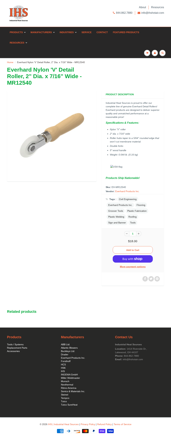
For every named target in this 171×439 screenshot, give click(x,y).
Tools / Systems (15, 344)
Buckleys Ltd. (68, 351)
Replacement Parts (17, 347)
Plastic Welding (116, 216)
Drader (64, 354)
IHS (63, 371)
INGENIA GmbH (69, 374)
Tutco (64, 401)
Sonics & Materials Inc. (73, 391)
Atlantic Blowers (69, 347)
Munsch (65, 381)
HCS (63, 364)
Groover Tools (115, 211)
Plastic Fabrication (137, 211)
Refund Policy (104, 424)
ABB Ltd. (65, 344)
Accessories (13, 351)
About (142, 7)
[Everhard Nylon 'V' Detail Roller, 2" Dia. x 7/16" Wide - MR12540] (52, 135)
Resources (157, 7)
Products (16, 32)
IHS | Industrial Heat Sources (63, 424)
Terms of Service (122, 424)
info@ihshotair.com (152, 12)
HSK (63, 368)
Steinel (64, 394)
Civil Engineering (128, 199)
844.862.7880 (124, 12)
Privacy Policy (88, 424)
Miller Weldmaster (70, 378)
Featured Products (126, 32)
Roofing (132, 216)
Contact (102, 32)
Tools (133, 222)
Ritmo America (68, 388)
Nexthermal (67, 384)
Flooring (141, 205)
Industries (67, 32)
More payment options (133, 266)
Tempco (65, 398)
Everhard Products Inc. (127, 191)
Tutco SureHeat (69, 404)
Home (10, 62)
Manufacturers (41, 32)
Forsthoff (65, 361)
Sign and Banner (117, 222)
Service (86, 32)
